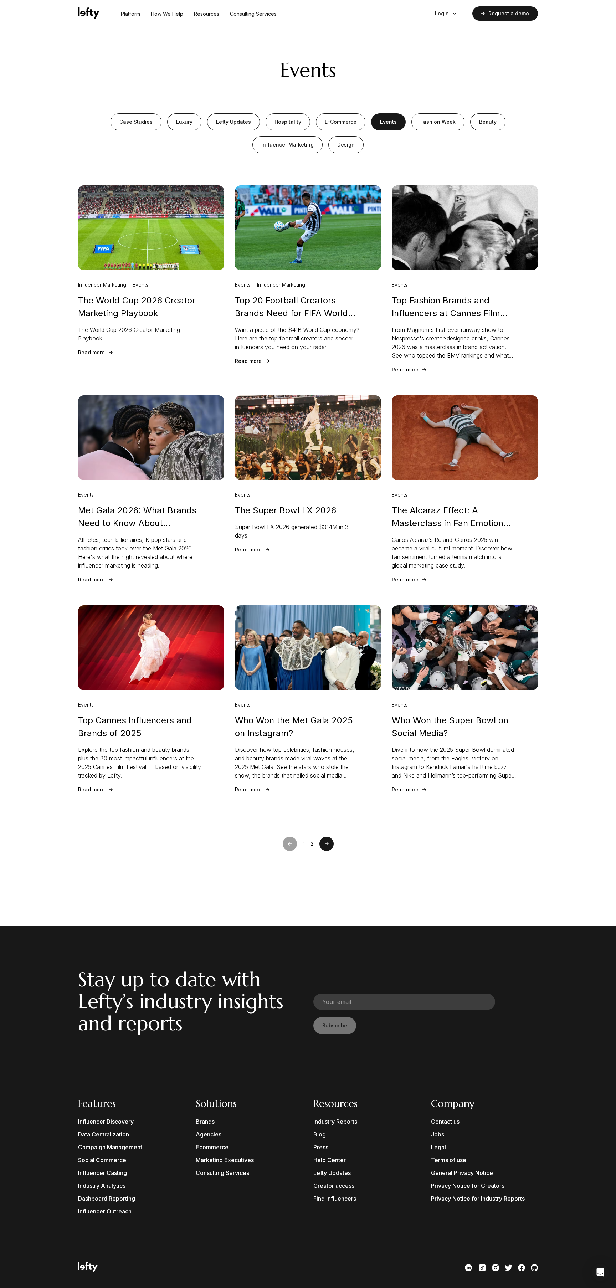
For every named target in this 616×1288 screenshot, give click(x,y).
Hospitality (287, 122)
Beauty (488, 122)
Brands (205, 1121)
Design (346, 145)
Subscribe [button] (334, 1025)
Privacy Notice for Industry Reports (478, 1198)
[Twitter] (508, 1267)
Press (320, 1147)
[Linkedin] (468, 1267)
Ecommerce (212, 1147)
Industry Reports (335, 1121)
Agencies (208, 1134)
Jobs (437, 1134)
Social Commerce (102, 1160)
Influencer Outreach (105, 1211)
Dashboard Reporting (106, 1198)
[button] (290, 844)
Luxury (184, 122)
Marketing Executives (225, 1160)
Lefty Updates (233, 122)
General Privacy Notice (462, 1172)
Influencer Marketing (287, 145)
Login (442, 13)
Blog (319, 1134)
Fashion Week (438, 122)
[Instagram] (495, 1267)
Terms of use (448, 1160)
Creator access (333, 1185)
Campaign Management (110, 1147)
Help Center (329, 1160)
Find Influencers (334, 1198)
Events (388, 122)
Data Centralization (103, 1134)
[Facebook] (521, 1267)
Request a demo (508, 13)
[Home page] (88, 1270)
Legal (438, 1147)
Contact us (445, 1121)
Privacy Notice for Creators (467, 1185)
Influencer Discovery (106, 1121)
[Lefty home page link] (88, 13)
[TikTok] (482, 1267)
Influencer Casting (102, 1172)
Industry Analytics (101, 1185)
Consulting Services (253, 14)
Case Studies (136, 122)
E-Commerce (340, 122)
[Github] (534, 1267)
